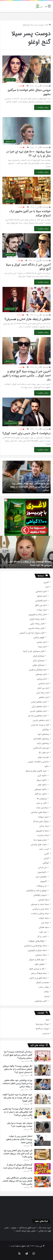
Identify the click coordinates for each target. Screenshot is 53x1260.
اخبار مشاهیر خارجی (38, 711)
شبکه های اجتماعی (39, 812)
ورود (47, 1019)
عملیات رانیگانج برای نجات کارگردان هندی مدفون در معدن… (27, 563)
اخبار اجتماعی (41, 591)
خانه (47, 24)
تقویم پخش (39, 637)
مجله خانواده (44, 918)
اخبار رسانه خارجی (36, 628)
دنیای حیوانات (43, 816)
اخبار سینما (42, 646)
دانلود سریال (42, 780)
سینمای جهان (38, 665)
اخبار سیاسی (42, 642)
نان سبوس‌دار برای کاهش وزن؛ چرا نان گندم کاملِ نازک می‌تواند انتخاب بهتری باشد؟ (17, 1153)
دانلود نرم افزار (41, 793)
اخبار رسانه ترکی (37, 623)
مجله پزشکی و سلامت (40, 913)
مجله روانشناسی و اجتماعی (35, 945)
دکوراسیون (42, 872)
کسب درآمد (44, 849)
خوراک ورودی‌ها (42, 1024)
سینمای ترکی (38, 660)
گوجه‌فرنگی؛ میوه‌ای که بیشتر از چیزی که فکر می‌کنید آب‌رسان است (17, 1166)
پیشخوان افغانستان (41, 738)
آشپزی (46, 582)
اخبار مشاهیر (44, 697)
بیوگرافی (45, 729)
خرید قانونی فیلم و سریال (36, 770)
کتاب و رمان (42, 803)
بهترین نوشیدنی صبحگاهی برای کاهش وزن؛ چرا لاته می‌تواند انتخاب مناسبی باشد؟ (17, 1181)
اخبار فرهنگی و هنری (38, 669)
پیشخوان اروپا (43, 734)
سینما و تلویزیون (42, 830)
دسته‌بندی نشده (42, 807)
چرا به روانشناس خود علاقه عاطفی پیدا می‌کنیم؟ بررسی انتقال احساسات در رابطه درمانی (17, 1083)
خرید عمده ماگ (45, 1227)
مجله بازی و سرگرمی (40, 908)
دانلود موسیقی (40, 789)
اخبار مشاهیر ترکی (39, 706)
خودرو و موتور (43, 757)
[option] (26, 477)
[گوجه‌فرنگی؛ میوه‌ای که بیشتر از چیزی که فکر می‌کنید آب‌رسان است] (42, 1168)
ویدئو (47, 996)
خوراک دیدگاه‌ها (42, 1028)
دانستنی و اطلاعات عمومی (38, 761)
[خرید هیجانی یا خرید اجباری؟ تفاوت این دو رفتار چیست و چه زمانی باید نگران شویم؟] (42, 1098)
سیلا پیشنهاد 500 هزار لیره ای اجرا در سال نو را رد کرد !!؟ (28, 153)
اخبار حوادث (42, 609)
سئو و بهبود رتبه (40, 839)
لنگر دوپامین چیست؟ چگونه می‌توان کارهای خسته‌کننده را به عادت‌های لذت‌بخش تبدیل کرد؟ (17, 1069)
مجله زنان (45, 922)
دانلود (46, 766)
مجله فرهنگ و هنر (39, 973)
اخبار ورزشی (42, 678)
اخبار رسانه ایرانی (37, 619)
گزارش (46, 858)
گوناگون (46, 862)
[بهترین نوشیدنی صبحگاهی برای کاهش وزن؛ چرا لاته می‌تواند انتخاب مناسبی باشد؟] (42, 1181)
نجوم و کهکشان (40, 895)
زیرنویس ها (42, 798)
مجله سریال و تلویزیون (37, 950)
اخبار (47, 586)
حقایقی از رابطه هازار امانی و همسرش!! (28, 319)
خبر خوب (43, 931)
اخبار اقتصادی (41, 600)
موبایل (13, 1227)
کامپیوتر (43, 881)
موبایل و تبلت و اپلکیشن (36, 890)
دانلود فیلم (42, 784)
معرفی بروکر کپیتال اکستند (26, 1230)
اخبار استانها (42, 596)
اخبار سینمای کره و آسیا (33, 651)
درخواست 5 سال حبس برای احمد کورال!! (26, 433)
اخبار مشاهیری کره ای (37, 715)
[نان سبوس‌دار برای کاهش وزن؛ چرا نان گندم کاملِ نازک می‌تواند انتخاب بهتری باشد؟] (42, 1154)
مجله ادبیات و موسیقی (40, 904)
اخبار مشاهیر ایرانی (39, 701)
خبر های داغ (44, 752)
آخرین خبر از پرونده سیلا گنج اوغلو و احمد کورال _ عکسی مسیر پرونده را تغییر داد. (27, 375)
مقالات (46, 991)
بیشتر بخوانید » (42, 107)
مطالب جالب (43, 987)
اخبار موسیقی (41, 674)
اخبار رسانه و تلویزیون (38, 614)
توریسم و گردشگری (41, 747)
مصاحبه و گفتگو (42, 982)
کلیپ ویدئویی (41, 1001)
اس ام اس (42, 867)
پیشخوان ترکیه (43, 743)
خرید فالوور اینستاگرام (27, 1227)
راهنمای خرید (41, 876)
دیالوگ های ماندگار (41, 821)
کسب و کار (42, 936)
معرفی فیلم (39, 964)
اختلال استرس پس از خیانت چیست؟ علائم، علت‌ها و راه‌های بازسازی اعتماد (19, 1139)
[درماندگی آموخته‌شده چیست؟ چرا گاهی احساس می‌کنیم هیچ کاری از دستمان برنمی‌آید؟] (42, 1055)
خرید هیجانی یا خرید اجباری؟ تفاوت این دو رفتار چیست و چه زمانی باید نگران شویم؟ (28, 488)
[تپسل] (5, 500)
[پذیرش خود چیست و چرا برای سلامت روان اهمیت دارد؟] (42, 1127)
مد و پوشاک (42, 885)
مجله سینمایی (41, 955)
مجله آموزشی (43, 899)
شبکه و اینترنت (43, 835)
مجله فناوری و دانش (38, 978)
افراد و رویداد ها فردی (40, 724)
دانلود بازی (42, 775)
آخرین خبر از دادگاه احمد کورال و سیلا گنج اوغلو (28, 266)
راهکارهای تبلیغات (36, 941)
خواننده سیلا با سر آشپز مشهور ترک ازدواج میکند (30, 213)
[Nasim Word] (39, 6)
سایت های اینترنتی (39, 844)
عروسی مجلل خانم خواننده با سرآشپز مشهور (29, 92)
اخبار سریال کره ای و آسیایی (31, 632)
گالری (46, 853)
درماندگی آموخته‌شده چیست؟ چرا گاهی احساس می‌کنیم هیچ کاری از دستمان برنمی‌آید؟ (17, 1055)
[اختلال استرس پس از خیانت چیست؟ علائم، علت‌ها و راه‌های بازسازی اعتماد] (42, 1140)
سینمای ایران (38, 655)
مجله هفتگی (44, 927)
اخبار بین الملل (41, 605)
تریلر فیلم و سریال (36, 959)
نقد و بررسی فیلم (36, 968)
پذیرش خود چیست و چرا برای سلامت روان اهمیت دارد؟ (19, 1124)
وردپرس (45, 1033)
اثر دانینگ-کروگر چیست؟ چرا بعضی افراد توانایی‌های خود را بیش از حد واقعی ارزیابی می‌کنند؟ (17, 1112)
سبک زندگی (44, 826)
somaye (45, 86)
